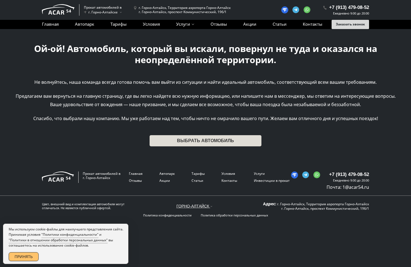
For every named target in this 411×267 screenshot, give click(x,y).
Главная (50, 24)
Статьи (280, 24)
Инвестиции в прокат (272, 180)
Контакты (312, 24)
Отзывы (219, 24)
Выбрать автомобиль (205, 140)
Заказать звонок (350, 24)
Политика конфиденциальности (167, 215)
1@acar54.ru (355, 187)
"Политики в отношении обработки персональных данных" (58, 240)
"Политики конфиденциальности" (69, 234)
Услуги (183, 24)
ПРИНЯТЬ (24, 256)
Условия (151, 24)
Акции (249, 24)
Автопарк (84, 24)
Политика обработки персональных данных (234, 215)
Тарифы (118, 24)
